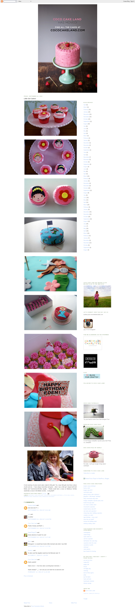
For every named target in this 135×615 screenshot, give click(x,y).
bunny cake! (87, 488)
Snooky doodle (32, 505)
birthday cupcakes (44, 495)
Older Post (74, 603)
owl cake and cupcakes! (90, 511)
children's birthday (57, 495)
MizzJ (29, 541)
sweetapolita (87, 532)
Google (85, 598)
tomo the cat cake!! (89, 519)
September (86, 121)
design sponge (87, 583)
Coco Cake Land (32, 523)
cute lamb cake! (88, 492)
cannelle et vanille (88, 545)
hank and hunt (87, 579)
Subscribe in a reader (89, 473)
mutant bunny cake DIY (90, 509)
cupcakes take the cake (90, 543)
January (86, 112)
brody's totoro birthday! (90, 486)
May (85, 131)
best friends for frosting (90, 551)
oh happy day (87, 568)
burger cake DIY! (88, 490)
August (85, 124)
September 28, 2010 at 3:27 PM (39, 546)
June (85, 128)
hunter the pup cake (89, 502)
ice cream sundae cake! (90, 504)
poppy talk (86, 564)
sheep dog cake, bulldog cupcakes (93, 513)
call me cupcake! (88, 538)
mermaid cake (28, 496)
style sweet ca (87, 536)
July (85, 126)
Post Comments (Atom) (37, 606)
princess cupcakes (48, 496)
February (86, 109)
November (86, 116)
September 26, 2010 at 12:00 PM (39, 519)
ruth (29, 514)
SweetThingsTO (32, 532)
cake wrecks (87, 549)
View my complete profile (92, 593)
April (85, 104)
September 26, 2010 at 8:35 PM (39, 528)
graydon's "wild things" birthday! (92, 496)
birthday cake (33, 495)
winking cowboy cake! (89, 523)
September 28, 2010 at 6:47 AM (39, 537)
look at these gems (89, 572)
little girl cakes (68, 495)
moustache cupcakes (89, 506)
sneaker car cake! (88, 515)
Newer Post (27, 603)
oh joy (85, 566)
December (86, 114)
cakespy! (86, 547)
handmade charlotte (89, 581)
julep (85, 575)
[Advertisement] (37, 589)
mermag (86, 570)
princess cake (37, 496)
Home (50, 603)
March (85, 107)
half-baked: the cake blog (90, 541)
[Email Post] (48, 493)
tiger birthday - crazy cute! (91, 517)
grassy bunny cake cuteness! (91, 494)
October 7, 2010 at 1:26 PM (38, 555)
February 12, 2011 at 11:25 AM (39, 572)
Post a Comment (28, 576)
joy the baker (87, 577)
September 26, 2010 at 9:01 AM (39, 510)
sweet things (87, 534)
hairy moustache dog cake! (91, 498)
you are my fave (88, 560)
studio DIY (86, 562)
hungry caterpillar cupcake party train (93, 500)
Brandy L (30, 550)
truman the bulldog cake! (90, 521)
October (86, 119)
